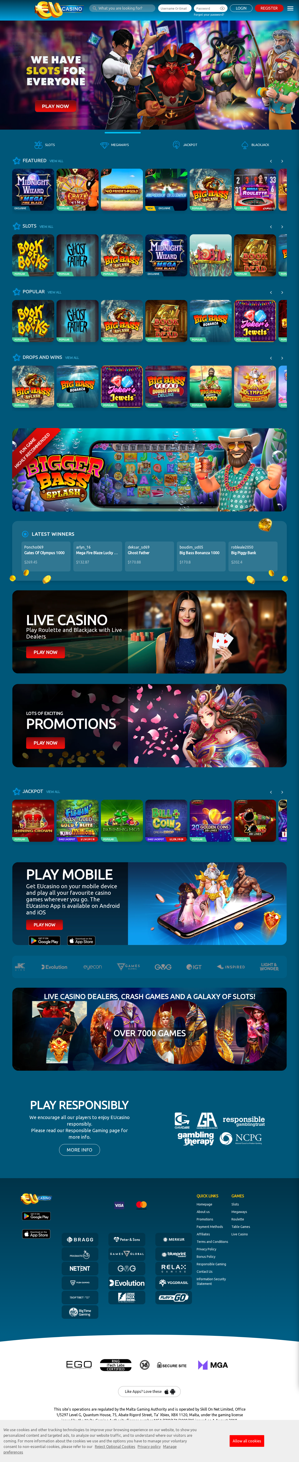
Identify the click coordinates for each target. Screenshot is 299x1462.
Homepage (204, 1204)
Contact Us (205, 1271)
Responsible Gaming (211, 1264)
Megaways (239, 1212)
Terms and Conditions (212, 1242)
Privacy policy (149, 1446)
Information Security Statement (211, 1281)
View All (56, 161)
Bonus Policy (206, 1257)
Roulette (237, 1219)
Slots (235, 1204)
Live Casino (239, 1234)
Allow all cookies (247, 1441)
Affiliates (203, 1234)
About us (203, 1212)
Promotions (205, 1219)
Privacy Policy (206, 1249)
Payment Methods (210, 1227)
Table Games (240, 1227)
